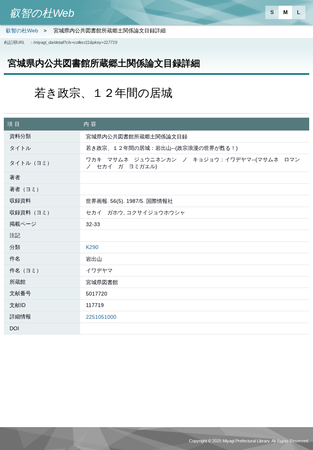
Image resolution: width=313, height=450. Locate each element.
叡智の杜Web (22, 30)
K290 (92, 247)
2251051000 (101, 317)
